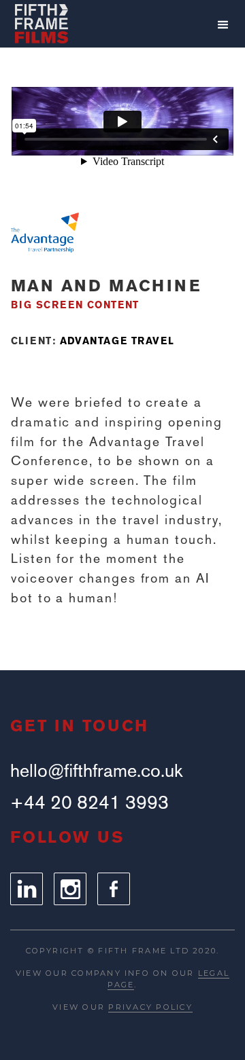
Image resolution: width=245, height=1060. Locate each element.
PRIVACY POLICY (150, 1007)
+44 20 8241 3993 (89, 802)
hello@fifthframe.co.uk (96, 770)
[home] (41, 24)
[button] (223, 25)
